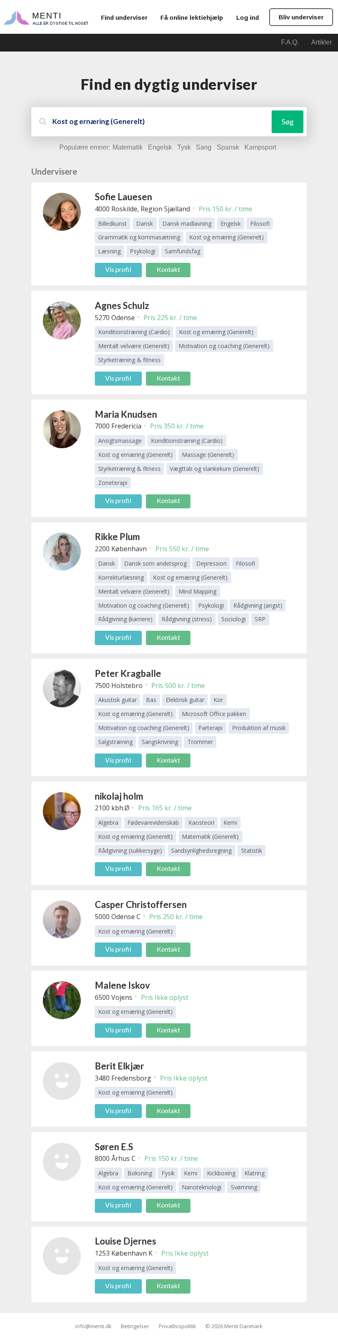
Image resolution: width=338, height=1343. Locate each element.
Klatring (254, 1173)
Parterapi (210, 728)
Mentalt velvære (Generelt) (133, 346)
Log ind (247, 17)
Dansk (144, 223)
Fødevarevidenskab (153, 822)
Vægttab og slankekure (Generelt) (214, 469)
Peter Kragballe (128, 673)
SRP (260, 619)
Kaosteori (201, 822)
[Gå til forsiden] (45, 17)
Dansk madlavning (186, 223)
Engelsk (160, 147)
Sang (203, 147)
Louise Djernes (125, 1241)
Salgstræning (115, 742)
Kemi (230, 822)
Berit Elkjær (119, 1066)
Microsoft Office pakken (214, 714)
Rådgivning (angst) (257, 605)
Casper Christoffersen (141, 904)
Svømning (244, 1187)
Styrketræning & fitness (129, 360)
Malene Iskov (122, 985)
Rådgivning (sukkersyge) (130, 850)
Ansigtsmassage (120, 441)
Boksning (139, 1173)
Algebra (108, 822)
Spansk (228, 147)
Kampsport (260, 147)
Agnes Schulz (122, 305)
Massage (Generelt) (208, 455)
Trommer (200, 742)
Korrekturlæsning (121, 577)
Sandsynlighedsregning (201, 850)
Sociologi (233, 619)
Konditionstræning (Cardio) (134, 332)
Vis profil (118, 269)
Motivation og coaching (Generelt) (224, 346)
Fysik (168, 1173)
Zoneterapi (112, 483)
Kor (218, 700)
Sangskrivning (160, 742)
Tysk (184, 147)
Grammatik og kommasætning (139, 237)
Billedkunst (112, 223)
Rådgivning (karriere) (125, 619)
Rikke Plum (117, 536)
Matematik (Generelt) (210, 836)
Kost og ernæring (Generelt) (226, 237)
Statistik (251, 850)
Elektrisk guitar (185, 700)
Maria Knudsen (126, 414)
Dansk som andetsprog (155, 563)
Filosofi (260, 223)
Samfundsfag (182, 251)
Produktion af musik (259, 728)
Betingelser (135, 1326)
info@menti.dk (93, 1326)
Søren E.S (114, 1146)
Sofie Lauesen (123, 196)
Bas (151, 700)
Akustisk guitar (117, 700)
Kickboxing (221, 1173)
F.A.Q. (290, 42)
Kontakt (168, 269)
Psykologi (142, 251)
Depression (211, 563)
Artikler (321, 42)
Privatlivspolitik (177, 1326)
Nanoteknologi (201, 1187)
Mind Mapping (197, 591)
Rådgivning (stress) (187, 619)
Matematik (128, 147)
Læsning (109, 251)
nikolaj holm (119, 796)
